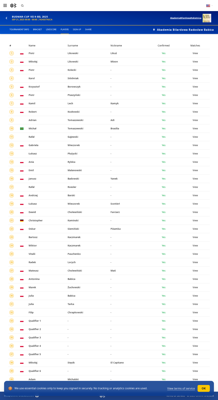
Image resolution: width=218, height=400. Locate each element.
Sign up (77, 29)
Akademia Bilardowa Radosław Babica (185, 30)
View (195, 53)
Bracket (37, 29)
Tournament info (19, 29)
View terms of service (181, 388)
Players (65, 29)
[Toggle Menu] (5, 5)
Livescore (51, 29)
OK (204, 388)
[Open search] (22, 6)
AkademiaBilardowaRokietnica (185, 18)
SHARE (88, 29)
